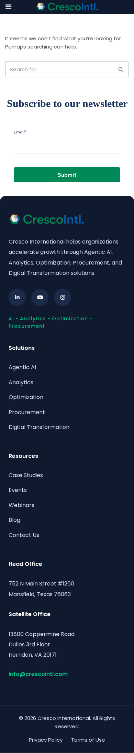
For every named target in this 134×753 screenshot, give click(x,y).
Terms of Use (88, 739)
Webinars (21, 505)
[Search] (121, 69)
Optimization (26, 397)
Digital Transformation (39, 427)
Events (18, 490)
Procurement (27, 412)
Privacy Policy (46, 739)
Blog (14, 520)
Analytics (21, 382)
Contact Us (24, 535)
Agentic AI (22, 367)
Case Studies (26, 475)
